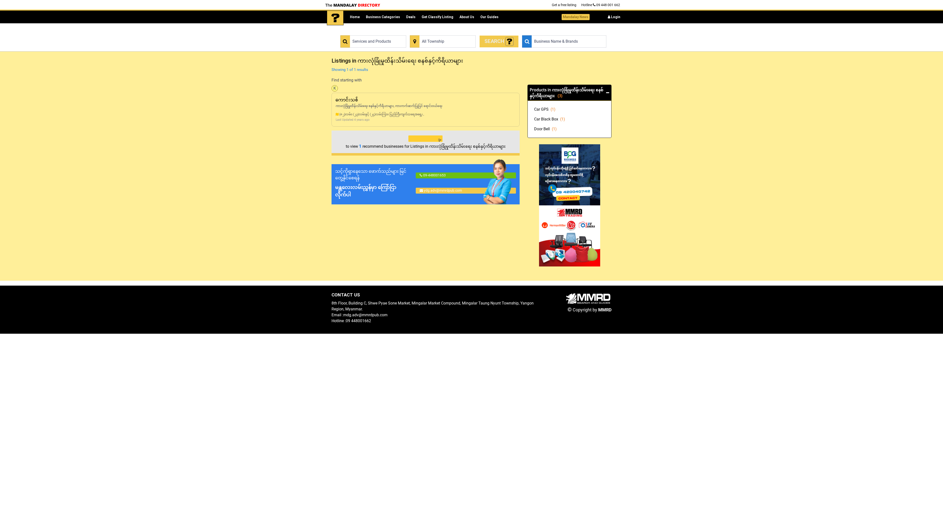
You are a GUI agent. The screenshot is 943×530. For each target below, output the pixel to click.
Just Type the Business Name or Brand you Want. (556, 32)
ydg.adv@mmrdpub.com (443, 190)
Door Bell (545, 129)
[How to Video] (509, 41)
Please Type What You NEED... (362, 32)
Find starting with (347, 80)
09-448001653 (434, 175)
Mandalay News (575, 17)
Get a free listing (564, 5)
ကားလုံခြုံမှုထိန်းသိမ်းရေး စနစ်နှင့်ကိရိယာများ (365, 106)
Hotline (600, 5)
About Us (466, 17)
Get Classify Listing (437, 17)
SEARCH (495, 41)
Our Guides (489, 17)
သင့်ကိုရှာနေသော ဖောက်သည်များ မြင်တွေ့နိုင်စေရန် (370, 183)
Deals (411, 17)
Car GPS (544, 109)
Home (355, 17)
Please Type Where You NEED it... (433, 32)
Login (615, 17)
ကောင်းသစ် (347, 100)
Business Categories (383, 17)
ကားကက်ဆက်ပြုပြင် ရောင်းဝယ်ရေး (418, 106)
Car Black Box (549, 119)
